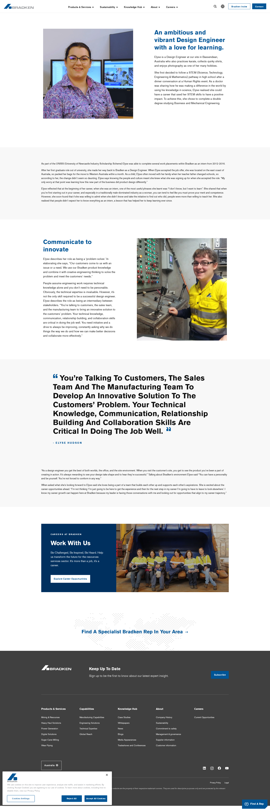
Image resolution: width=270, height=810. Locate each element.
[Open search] (215, 6)
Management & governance (168, 734)
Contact (259, 6)
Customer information (166, 745)
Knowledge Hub (133, 7)
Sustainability (107, 7)
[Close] (106, 774)
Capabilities (87, 708)
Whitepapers (124, 723)
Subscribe (220, 674)
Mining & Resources (50, 717)
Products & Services (79, 7)
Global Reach (86, 734)
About (154, 7)
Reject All (72, 798)
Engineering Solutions (90, 723)
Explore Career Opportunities (70, 578)
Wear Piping (47, 745)
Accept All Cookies (95, 798)
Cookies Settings (21, 798)
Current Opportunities (204, 717)
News (120, 728)
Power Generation (49, 728)
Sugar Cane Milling (50, 740)
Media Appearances (127, 740)
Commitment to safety (166, 728)
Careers (170, 7)
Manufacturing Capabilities (92, 717)
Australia (49, 765)
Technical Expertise (88, 728)
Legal (227, 783)
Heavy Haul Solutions (51, 723)
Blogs (120, 734)
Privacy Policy (215, 783)
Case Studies (124, 717)
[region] (57, 788)
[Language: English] (222, 6)
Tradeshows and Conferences (132, 745)
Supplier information (165, 740)
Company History (164, 717)
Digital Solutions (49, 734)
